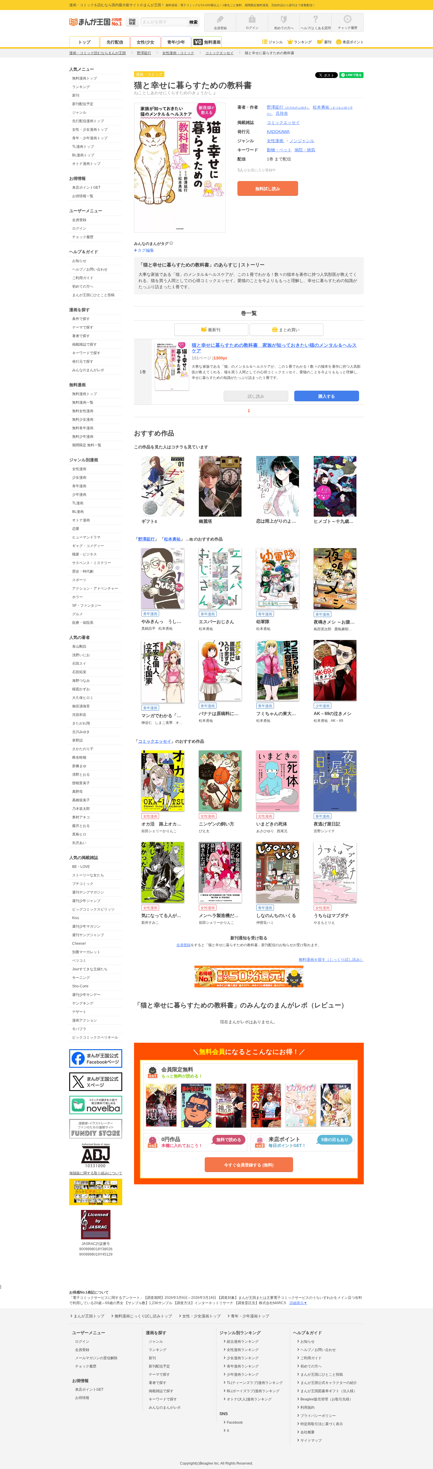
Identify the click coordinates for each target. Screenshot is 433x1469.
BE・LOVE (81, 867)
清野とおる (81, 774)
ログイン (79, 228)
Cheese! (79, 943)
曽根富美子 (81, 783)
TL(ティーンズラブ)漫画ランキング (255, 1383)
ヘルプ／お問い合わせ (90, 269)
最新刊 (214, 329)
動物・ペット (279, 149)
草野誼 (77, 740)
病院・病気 (305, 149)
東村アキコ (81, 817)
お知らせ (79, 261)
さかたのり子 (82, 749)
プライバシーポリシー (318, 1416)
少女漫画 (79, 477)
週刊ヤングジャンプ (88, 935)
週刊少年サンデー (86, 995)
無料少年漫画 (82, 437)
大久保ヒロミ (82, 698)
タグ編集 (146, 250)
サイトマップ (311, 1440)
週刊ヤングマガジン (88, 892)
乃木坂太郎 (81, 809)
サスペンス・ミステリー (91, 563)
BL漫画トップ (83, 155)
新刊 (327, 42)
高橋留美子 (81, 800)
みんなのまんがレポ (88, 370)
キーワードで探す (86, 353)
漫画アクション (84, 1020)
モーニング (81, 978)
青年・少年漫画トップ (90, 138)
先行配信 (115, 42)
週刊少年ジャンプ (86, 901)
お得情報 (82, 1398)
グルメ (77, 614)
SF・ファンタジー (86, 605)
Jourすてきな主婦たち (90, 969)
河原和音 (79, 715)
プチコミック (82, 884)
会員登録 (79, 220)
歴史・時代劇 (82, 571)
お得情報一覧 (82, 196)
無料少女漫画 (82, 419)
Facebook (235, 1422)
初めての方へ (82, 286)
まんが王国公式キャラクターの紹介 (328, 1383)
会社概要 (307, 1432)
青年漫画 (79, 486)
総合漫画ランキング (243, 1341)
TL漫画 (77, 503)
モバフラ (79, 1029)
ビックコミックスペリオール (95, 1037)
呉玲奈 (282, 113)
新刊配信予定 (82, 104)
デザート (79, 1012)
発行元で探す (82, 361)
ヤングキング (82, 1003)
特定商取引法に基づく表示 (321, 1424)
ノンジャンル (302, 140)
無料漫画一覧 (82, 402)
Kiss (75, 918)
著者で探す (81, 336)
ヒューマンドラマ (86, 537)
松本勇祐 (172, 539)
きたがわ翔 (81, 723)
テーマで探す (82, 327)
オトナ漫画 (81, 520)
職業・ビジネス (84, 554)
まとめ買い (289, 329)
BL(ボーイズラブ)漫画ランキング (253, 1391)
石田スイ (79, 663)
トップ (84, 42)
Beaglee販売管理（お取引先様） (326, 1399)
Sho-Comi (80, 986)
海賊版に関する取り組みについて (95, 1173)
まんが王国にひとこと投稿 (93, 295)
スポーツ (79, 580)
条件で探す (81, 319)
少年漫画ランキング (243, 1374)
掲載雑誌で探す (84, 344)
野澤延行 (288, 107)
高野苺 (77, 792)
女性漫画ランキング (243, 1350)
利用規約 (307, 1407)
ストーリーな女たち (88, 875)
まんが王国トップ (89, 1316)
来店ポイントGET (86, 187)
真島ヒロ (79, 834)
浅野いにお (81, 655)
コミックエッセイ (154, 741)
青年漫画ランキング (243, 1366)
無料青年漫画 (82, 428)
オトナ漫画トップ (86, 164)
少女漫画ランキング (243, 1358)
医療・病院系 (82, 623)
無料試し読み (267, 188)
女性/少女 (145, 42)
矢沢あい (79, 843)
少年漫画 (79, 495)
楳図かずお (81, 689)
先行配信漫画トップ (88, 121)
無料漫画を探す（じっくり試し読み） (331, 959)
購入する (326, 396)
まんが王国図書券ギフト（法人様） (328, 1391)
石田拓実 (79, 672)
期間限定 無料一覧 (86, 445)
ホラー (77, 597)
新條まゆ (79, 766)
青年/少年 (176, 42)
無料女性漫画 (82, 411)
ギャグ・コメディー (88, 546)
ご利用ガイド (82, 278)
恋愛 (75, 529)
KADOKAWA (278, 131)
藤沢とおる (81, 826)
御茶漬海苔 (81, 706)
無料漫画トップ (84, 78)
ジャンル (276, 42)
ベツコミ (79, 961)
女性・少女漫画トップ (90, 129)
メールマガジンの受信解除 (96, 1358)
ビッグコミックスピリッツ (93, 909)
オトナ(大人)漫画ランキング (249, 1399)
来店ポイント (353, 42)
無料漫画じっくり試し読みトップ (143, 1316)
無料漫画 (212, 42)
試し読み (256, 396)
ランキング (303, 42)
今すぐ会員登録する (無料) (249, 1165)
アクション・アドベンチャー (95, 588)
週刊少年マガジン (86, 926)
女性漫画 (79, 469)
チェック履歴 (82, 237)
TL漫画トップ (83, 147)
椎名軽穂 (79, 757)
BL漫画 (78, 512)
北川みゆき (81, 732)
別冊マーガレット (86, 952)
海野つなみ (81, 681)
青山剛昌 (79, 646)
